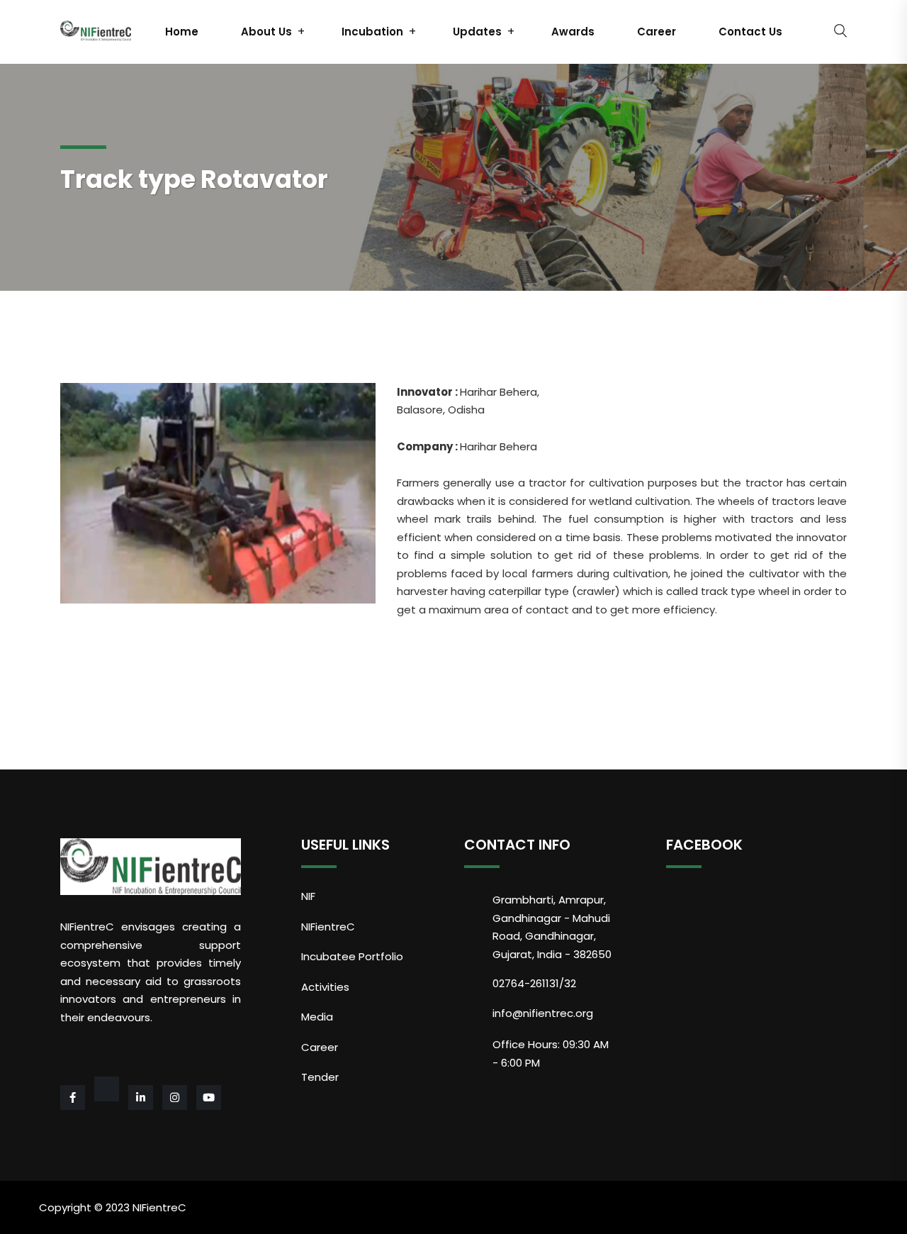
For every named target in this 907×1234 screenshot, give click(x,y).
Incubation (372, 31)
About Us (266, 31)
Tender (320, 1076)
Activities (325, 986)
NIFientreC (328, 926)
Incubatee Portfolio (352, 956)
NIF (308, 896)
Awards (573, 31)
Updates (477, 31)
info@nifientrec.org (542, 1013)
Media (317, 1016)
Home (181, 31)
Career (656, 31)
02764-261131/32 (534, 983)
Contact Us (750, 31)
